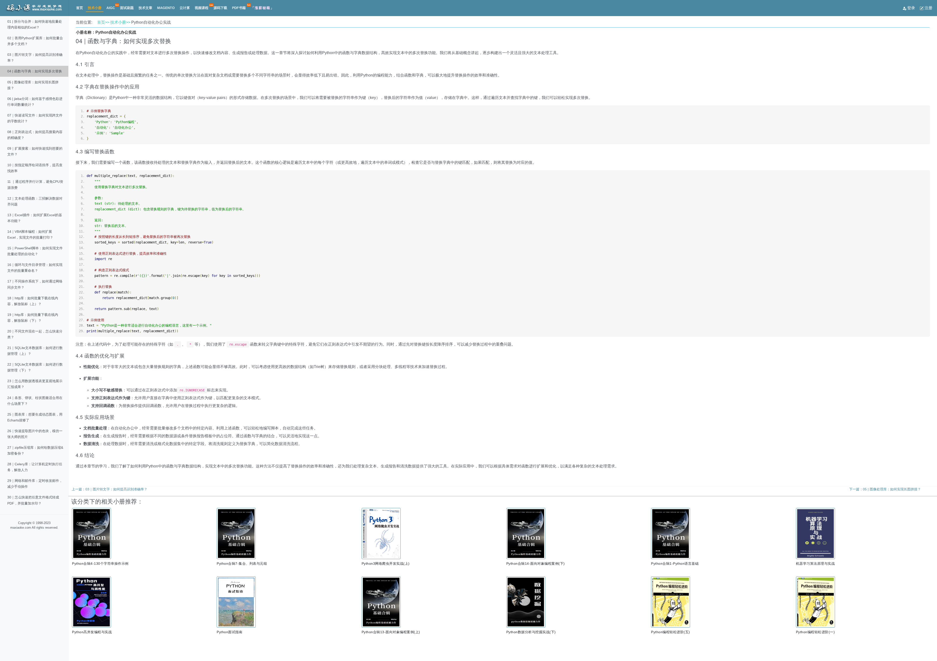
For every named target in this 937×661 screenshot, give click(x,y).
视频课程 (201, 8)
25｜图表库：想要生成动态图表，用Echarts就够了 (34, 417)
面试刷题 (127, 8)
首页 (79, 8)
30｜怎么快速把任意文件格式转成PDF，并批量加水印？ (33, 500)
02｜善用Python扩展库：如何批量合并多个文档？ (35, 41)
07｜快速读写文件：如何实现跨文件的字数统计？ (34, 118)
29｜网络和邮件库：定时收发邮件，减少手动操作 (34, 483)
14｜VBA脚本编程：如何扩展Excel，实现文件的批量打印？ (30, 234)
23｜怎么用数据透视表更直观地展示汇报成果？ (34, 384)
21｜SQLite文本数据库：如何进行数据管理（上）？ (35, 351)
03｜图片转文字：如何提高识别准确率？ (34, 57)
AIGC (110, 8)
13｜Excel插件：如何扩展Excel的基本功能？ (34, 218)
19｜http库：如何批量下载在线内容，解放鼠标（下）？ (32, 317)
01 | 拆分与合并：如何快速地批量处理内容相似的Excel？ (34, 24)
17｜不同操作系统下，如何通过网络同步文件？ (34, 284)
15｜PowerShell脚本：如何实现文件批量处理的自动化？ (35, 251)
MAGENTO (166, 8)
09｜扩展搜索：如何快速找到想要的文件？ (34, 151)
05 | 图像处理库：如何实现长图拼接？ (33, 85)
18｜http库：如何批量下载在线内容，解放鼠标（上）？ (32, 301)
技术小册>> (120, 22)
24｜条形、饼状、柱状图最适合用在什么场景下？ (34, 401)
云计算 (185, 8)
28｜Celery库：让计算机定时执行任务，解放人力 (34, 467)
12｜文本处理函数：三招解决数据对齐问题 (34, 201)
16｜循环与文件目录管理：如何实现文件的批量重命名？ (34, 267)
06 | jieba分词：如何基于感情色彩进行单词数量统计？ (34, 102)
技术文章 (145, 8)
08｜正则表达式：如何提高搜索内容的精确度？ (34, 135)
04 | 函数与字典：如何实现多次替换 (34, 71)
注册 (928, 8)
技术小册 (95, 8)
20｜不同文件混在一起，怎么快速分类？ (34, 334)
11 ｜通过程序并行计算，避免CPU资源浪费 (35, 184)
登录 (911, 8)
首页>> (103, 22)
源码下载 (220, 8)
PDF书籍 (239, 8)
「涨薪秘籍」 (262, 8)
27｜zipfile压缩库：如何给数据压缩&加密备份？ (35, 450)
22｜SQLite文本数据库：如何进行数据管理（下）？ (35, 367)
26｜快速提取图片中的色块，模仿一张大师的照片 (34, 434)
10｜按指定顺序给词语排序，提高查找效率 (34, 168)
